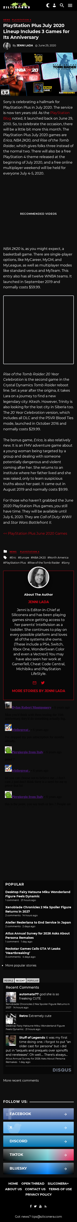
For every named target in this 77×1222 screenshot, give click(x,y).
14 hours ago (20, 1007)
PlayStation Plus (15, 562)
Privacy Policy (38, 1194)
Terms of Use (60, 1189)
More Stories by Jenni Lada (38, 691)
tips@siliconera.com (47, 1217)
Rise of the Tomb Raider (44, 562)
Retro (23, 1016)
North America (58, 557)
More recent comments (21, 1080)
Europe (24, 557)
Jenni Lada (25, 45)
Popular (32, 980)
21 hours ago (32, 1029)
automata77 (29, 994)
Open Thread (32, 1183)
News (6, 19)
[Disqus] (38, 753)
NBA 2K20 (39, 557)
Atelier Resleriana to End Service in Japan (38, 922)
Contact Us (35, 1189)
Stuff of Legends (32, 1037)
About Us (13, 1189)
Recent (20, 980)
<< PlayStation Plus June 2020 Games (35, 533)
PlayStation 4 (21, 19)
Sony (66, 562)
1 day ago (24, 1062)
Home (13, 1183)
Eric (13, 557)
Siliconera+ (58, 1183)
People (8, 980)
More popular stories (20, 965)
